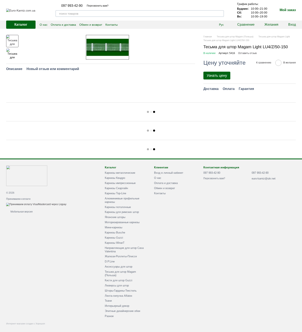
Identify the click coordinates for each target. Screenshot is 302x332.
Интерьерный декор (117, 305)
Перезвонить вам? (97, 5)
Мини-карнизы (113, 227)
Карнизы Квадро (115, 177)
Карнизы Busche (115, 232)
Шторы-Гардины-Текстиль (121, 290)
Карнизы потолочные (118, 207)
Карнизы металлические (120, 172)
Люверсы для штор (117, 285)
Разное (109, 316)
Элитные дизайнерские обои (122, 310)
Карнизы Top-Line (115, 193)
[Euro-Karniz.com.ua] (26, 175)
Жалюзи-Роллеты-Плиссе (121, 256)
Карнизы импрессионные (120, 183)
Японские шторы (115, 217)
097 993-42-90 (72, 5)
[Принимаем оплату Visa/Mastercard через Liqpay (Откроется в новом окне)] (36, 204)
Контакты (111, 24)
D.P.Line (110, 261)
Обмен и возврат (90, 24)
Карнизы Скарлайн (116, 188)
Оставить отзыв (247, 53)
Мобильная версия (21, 211)
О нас (43, 24)
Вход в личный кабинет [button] (168, 172)
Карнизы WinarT (114, 242)
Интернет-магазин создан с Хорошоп (25, 323)
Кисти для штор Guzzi (118, 280)
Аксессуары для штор (118, 266)
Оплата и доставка (63, 24)
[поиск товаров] (220, 13)
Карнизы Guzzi (114, 237)
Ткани (108, 300)
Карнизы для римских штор (122, 212)
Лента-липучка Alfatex (118, 295)
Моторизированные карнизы (122, 222)
